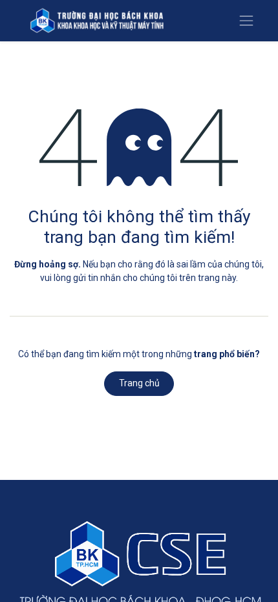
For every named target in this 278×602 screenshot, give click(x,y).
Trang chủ (139, 383)
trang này (217, 278)
